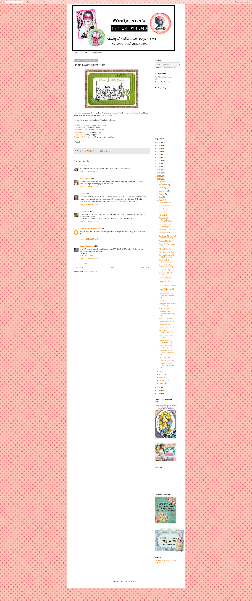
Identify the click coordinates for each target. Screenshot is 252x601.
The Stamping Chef (81, 132)
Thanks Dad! (163, 301)
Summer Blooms (165, 203)
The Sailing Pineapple (82, 125)
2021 (159, 158)
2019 (159, 164)
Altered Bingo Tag (165, 249)
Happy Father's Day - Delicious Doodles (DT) (166, 296)
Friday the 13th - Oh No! (167, 286)
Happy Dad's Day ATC (167, 322)
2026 (159, 142)
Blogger (135, 582)
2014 (159, 179)
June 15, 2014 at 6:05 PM (89, 172)
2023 (159, 152)
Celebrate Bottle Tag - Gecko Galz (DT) (166, 261)
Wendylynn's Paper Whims (163, 77)
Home (76, 53)
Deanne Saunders (86, 246)
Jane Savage (84, 211)
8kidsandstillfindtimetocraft (90, 229)
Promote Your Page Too (162, 82)
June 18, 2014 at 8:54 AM (89, 239)
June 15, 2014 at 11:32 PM (89, 204)
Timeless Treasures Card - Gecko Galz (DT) (166, 365)
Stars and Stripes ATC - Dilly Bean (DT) (167, 256)
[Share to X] (104, 151)
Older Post (145, 268)
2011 (159, 393)
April (161, 374)
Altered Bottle (163, 215)
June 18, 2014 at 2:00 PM (89, 259)
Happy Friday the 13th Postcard (167, 290)
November (163, 185)
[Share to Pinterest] (109, 151)
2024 (159, 148)
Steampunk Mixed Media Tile (165, 274)
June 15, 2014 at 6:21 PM (89, 187)
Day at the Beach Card (167, 230)
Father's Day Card (165, 319)
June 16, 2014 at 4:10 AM (89, 222)
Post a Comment (83, 263)
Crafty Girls (78, 135)
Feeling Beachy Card (166, 270)
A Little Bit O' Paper (86, 256)
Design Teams (97, 53)
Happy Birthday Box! (166, 278)
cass (81, 166)
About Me (85, 53)
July (160, 197)
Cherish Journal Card (166, 361)
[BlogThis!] (102, 151)
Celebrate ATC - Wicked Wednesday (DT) (167, 237)
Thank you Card (164, 357)
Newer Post (78, 268)
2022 (159, 155)
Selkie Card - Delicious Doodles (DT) (167, 226)
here (130, 113)
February (162, 380)
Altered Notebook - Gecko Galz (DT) (166, 332)
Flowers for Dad (164, 325)
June (161, 200)
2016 (159, 173)
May (160, 371)
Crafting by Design (81, 127)
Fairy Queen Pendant (166, 252)
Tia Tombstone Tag (165, 212)
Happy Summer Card (166, 328)
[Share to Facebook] (107, 151)
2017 (159, 170)
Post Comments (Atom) (91, 271)
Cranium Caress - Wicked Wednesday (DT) (167, 314)
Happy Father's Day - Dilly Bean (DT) (166, 342)
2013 (159, 387)
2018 (159, 167)
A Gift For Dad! (164, 309)
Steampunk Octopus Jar (167, 233)
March (161, 377)
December (163, 182)
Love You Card (164, 209)
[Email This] (99, 151)
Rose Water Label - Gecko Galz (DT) (166, 346)
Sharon (82, 194)
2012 (159, 390)
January (162, 383)
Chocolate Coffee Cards (83, 137)
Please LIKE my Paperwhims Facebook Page (165, 220)
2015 (159, 176)
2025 (159, 145)
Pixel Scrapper (106, 115)
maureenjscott (85, 179)
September (163, 191)
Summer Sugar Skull (166, 206)
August (161, 194)
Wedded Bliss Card (166, 241)
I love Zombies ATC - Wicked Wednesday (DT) (167, 352)
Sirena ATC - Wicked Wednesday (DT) (166, 266)
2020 (159, 161)
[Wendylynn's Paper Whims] (156, 80)
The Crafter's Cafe (81, 130)
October (162, 188)
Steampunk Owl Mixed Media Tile (167, 305)
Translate (172, 68)
